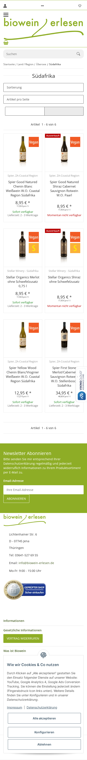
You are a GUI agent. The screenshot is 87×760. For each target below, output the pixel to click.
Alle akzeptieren (44, 718)
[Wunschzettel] (80, 6)
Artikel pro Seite (18, 99)
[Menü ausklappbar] (5, 14)
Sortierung (14, 87)
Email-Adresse (13, 481)
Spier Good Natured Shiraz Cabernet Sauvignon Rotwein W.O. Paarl (64, 188)
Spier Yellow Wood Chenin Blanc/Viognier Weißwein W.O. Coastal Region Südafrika (23, 374)
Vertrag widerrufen (23, 638)
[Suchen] (80, 54)
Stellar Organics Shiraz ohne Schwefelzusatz (64, 279)
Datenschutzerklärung (42, 707)
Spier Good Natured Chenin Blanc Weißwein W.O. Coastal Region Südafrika (23, 188)
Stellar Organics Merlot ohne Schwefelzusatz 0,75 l (22, 281)
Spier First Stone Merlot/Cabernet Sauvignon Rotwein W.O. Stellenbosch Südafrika (64, 376)
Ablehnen (44, 744)
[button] (42, 6)
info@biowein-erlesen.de (36, 563)
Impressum (14, 707)
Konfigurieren (44, 732)
